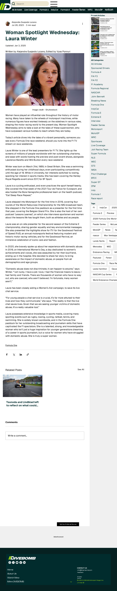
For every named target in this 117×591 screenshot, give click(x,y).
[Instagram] (9, 562)
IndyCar (103, 207)
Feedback (80, 572)
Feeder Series (99, 224)
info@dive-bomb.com (84, 570)
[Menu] (54, 4)
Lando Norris (98, 241)
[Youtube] (17, 562)
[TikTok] (20, 562)
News (107, 230)
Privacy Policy (79, 577)
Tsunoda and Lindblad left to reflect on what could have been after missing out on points (22, 403)
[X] (13, 562)
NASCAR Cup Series (102, 274)
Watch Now (13, 578)
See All (81, 369)
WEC (109, 246)
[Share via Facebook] (6, 354)
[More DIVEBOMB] (71, 582)
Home (10, 570)
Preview (110, 213)
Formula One (11, 345)
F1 (94, 207)
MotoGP (96, 230)
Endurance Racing (101, 252)
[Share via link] (27, 354)
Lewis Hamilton (100, 269)
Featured (97, 257)
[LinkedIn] (24, 562)
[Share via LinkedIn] (20, 354)
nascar (96, 235)
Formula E (97, 213)
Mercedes (97, 246)
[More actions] (82, 23)
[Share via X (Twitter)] (13, 354)
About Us (11, 574)
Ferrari (109, 257)
